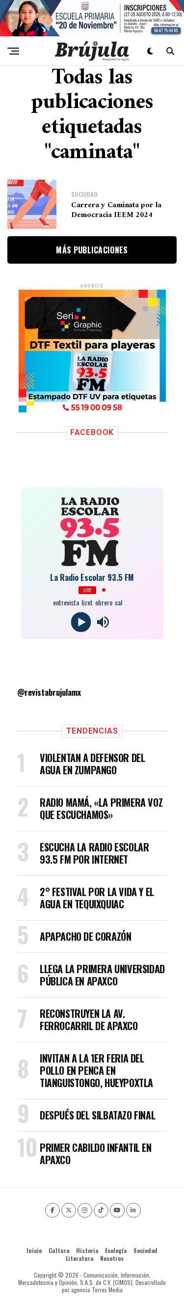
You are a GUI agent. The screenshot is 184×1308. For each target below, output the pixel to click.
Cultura (59, 1250)
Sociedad (145, 1250)
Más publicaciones (92, 250)
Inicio (34, 1250)
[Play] (81, 621)
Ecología (116, 1250)
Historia (87, 1250)
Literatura (79, 1258)
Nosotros (112, 1258)
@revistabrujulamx (49, 692)
